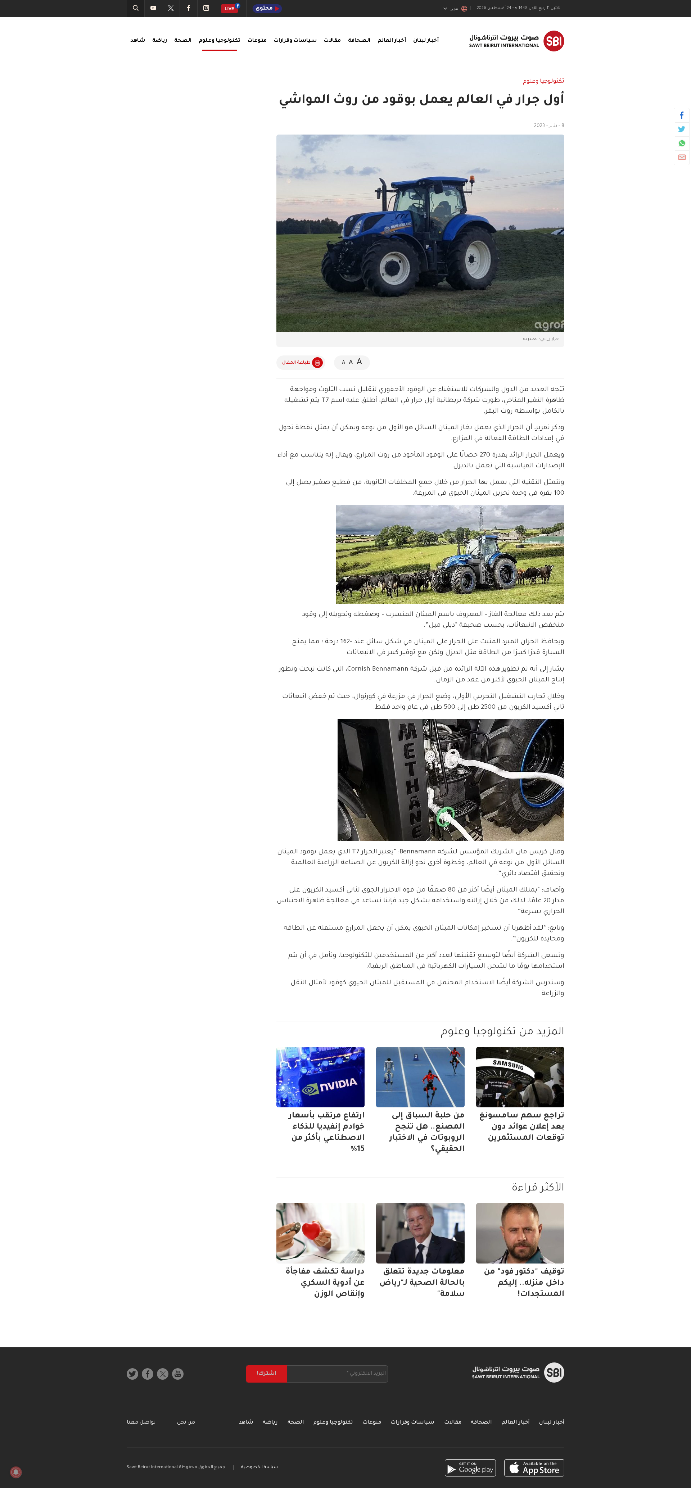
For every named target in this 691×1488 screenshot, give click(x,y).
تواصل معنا (141, 1423)
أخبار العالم (392, 41)
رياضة (159, 41)
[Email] (682, 157)
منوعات (257, 41)
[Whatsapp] (682, 143)
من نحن (186, 1423)
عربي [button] (453, 9)
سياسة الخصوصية (259, 1467)
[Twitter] (682, 129)
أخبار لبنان (426, 41)
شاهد (137, 41)
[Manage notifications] (16, 1472)
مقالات (332, 41)
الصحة (182, 41)
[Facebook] (682, 115)
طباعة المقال (296, 363)
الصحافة (359, 41)
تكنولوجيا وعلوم (219, 41)
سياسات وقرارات (295, 41)
